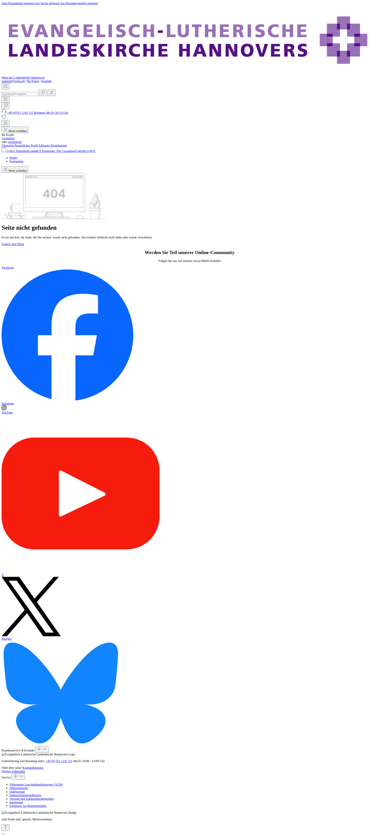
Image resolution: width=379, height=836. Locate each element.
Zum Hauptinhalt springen (18, 3)
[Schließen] (3, 833)
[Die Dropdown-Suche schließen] (51, 92)
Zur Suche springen (47, 3)
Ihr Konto (33, 81)
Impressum (16, 802)
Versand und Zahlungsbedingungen (31, 798)
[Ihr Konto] (5, 123)
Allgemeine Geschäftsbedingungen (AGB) (36, 784)
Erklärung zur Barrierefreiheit (27, 806)
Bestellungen (59, 145)
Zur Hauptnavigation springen (79, 3)
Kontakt (46, 81)
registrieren (15, 142)
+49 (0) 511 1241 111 (59, 761)
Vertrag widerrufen (13, 771)
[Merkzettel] (4, 118)
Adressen (44, 145)
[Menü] (5, 86)
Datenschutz (17, 791)
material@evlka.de (13, 81)
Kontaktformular (33, 767)
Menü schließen (18, 131)
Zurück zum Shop (13, 244)
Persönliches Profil (26, 145)
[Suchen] (43, 92)
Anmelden (8, 138)
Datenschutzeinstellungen (25, 795)
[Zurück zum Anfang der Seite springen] (5, 827)
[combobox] (20, 94)
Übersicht (8, 145)
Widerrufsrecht (18, 788)
